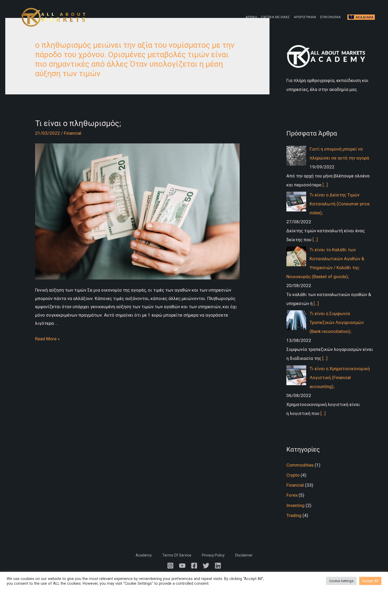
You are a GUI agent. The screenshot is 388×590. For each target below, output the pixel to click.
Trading (293, 515)
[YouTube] (182, 565)
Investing (295, 505)
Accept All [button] (370, 581)
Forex (291, 495)
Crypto (293, 475)
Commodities (300, 465)
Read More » (47, 338)
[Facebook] (194, 565)
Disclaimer (244, 555)
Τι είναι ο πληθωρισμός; (78, 123)
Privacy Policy (213, 555)
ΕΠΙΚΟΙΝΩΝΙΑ (330, 17)
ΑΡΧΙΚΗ (251, 17)
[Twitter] (206, 565)
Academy (144, 555)
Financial (72, 133)
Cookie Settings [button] (341, 581)
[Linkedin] (218, 565)
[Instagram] (170, 565)
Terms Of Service (176, 555)
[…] (325, 184)
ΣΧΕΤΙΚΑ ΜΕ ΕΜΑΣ (275, 17)
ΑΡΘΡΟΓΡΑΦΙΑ (305, 17)
